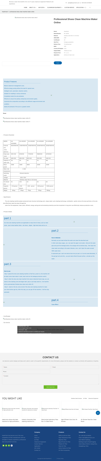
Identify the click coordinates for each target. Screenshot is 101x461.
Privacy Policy (60, 458)
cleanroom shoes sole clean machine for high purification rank (10, 420)
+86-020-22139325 (86, 2)
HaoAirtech (5, 11)
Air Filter (85, 398)
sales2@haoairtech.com (88, 437)
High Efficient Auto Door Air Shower (69, 420)
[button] (85, 7)
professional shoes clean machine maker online (22, 11)
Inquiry (57, 62)
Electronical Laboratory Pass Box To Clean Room (49, 420)
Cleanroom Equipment (93, 398)
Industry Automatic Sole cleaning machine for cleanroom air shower (29, 420)
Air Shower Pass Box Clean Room (89, 420)
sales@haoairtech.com (73, 2)
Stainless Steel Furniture (76, 398)
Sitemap (54, 458)
